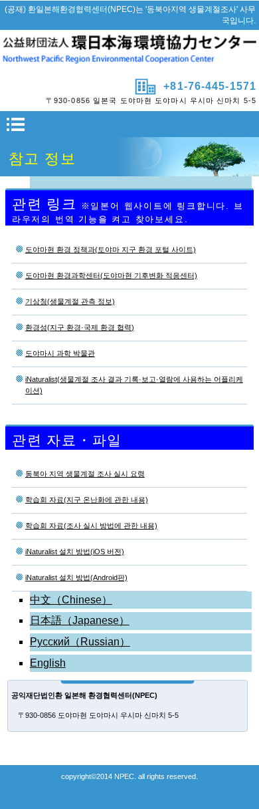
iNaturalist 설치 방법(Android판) (76, 577)
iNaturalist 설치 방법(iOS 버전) (74, 552)
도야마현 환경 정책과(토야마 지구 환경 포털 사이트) (110, 249)
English (48, 663)
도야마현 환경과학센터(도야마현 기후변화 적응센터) (111, 275)
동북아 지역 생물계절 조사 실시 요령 (85, 474)
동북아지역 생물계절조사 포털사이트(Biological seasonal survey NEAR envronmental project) (129, 53)
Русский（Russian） (80, 641)
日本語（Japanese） (80, 620)
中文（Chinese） (71, 599)
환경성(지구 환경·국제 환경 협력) (79, 327)
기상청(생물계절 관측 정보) (70, 301)
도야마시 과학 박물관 (60, 353)
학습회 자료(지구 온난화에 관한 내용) (86, 500)
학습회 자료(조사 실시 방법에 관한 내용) (91, 526)
